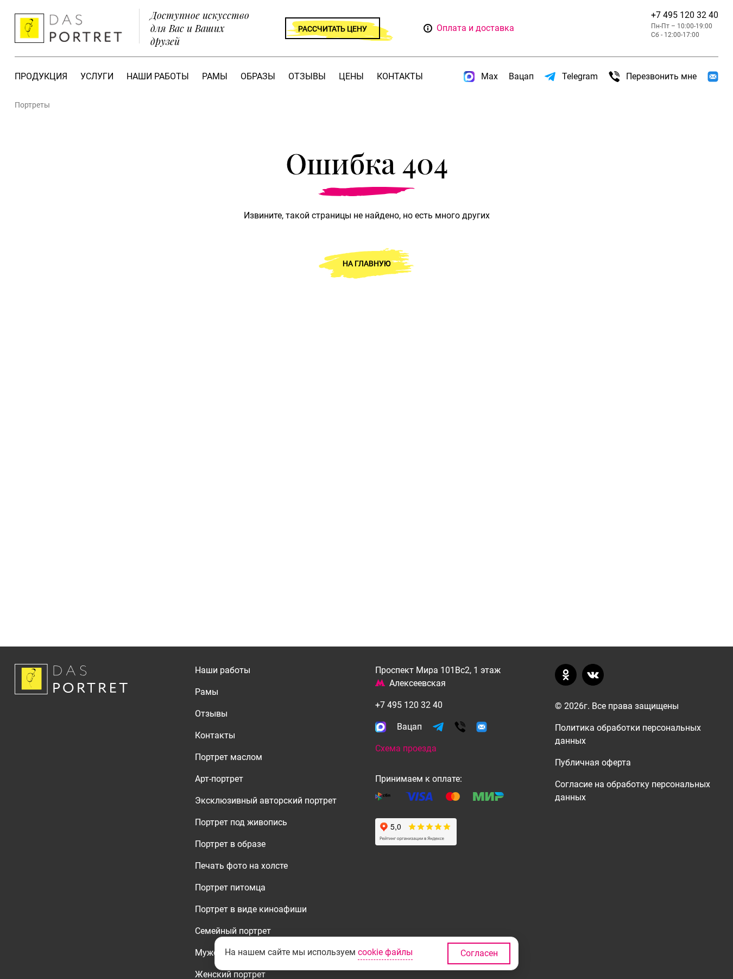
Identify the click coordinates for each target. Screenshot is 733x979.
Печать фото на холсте (241, 866)
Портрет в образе (230, 844)
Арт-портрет (219, 779)
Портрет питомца (230, 887)
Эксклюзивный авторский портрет (266, 800)
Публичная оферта (593, 762)
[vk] (595, 675)
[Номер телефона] (459, 726)
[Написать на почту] (712, 76)
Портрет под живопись (241, 822)
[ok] (568, 675)
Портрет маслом (228, 757)
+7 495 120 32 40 (684, 15)
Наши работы (158, 76)
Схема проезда (406, 748)
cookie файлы (385, 952)
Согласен (479, 953)
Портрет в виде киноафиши (251, 909)
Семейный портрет (233, 931)
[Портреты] (71, 28)
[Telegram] (438, 726)
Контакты (400, 76)
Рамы (215, 76)
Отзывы (307, 76)
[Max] (380, 726)
